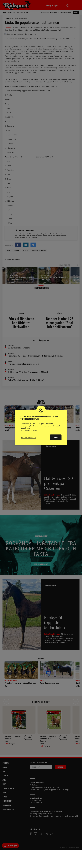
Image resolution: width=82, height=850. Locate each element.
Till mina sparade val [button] (28, 437)
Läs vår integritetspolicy (29, 430)
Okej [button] (56, 437)
